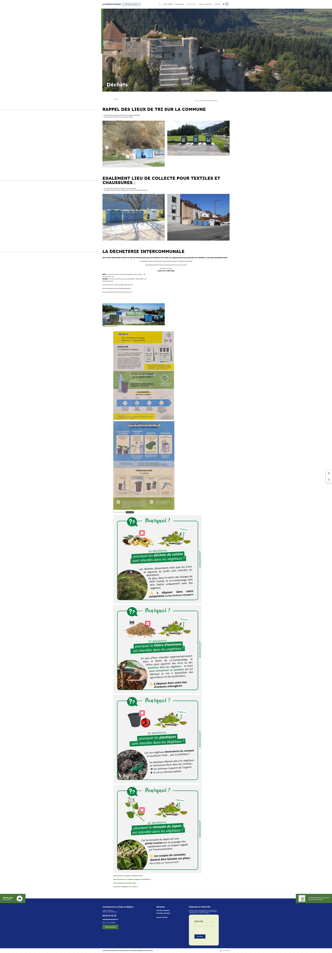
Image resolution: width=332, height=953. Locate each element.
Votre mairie (179, 4)
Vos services (191, 4)
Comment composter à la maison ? (125, 886)
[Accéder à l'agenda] (329, 479)
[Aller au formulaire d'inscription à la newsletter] (329, 473)
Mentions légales (137, 950)
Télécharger (130, 512)
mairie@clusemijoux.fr (110, 919)
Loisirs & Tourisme (205, 4)
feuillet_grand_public (119, 512)
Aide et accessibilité (120, 950)
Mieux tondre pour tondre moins (124, 883)
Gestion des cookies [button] (147, 950)
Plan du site (129, 950)
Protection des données (108, 950)
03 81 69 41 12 (109, 916)
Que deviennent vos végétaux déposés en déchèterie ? (132, 879)
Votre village (167, 4)
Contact (217, 4)
